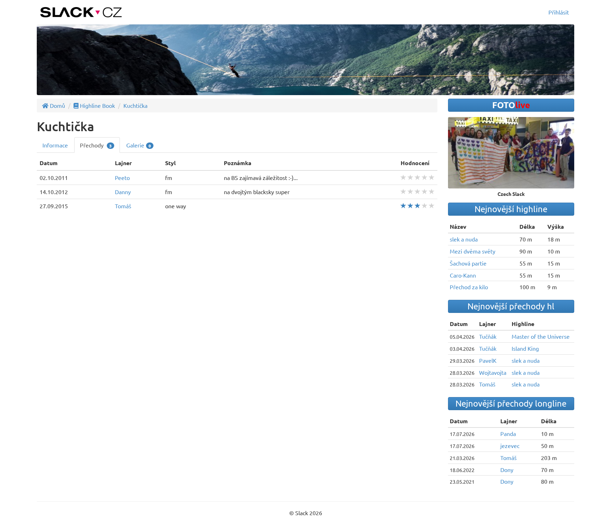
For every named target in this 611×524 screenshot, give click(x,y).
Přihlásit (558, 12)
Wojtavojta (492, 372)
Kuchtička (135, 105)
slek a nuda (464, 239)
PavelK (487, 360)
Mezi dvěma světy (472, 251)
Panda (508, 433)
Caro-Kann (463, 275)
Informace (55, 145)
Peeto (122, 177)
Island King (525, 348)
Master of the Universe (541, 336)
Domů (56, 105)
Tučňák (487, 336)
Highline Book (96, 105)
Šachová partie (468, 263)
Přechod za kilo (469, 286)
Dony (506, 469)
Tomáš (123, 205)
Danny (123, 191)
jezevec (509, 445)
